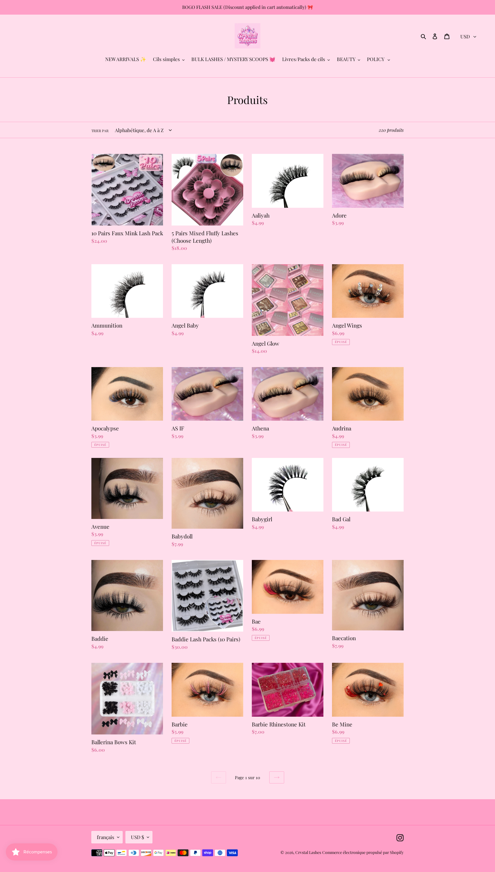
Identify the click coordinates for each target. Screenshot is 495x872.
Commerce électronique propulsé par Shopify (363, 852)
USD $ (137, 837)
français (105, 837)
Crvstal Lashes (308, 852)
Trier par (100, 130)
